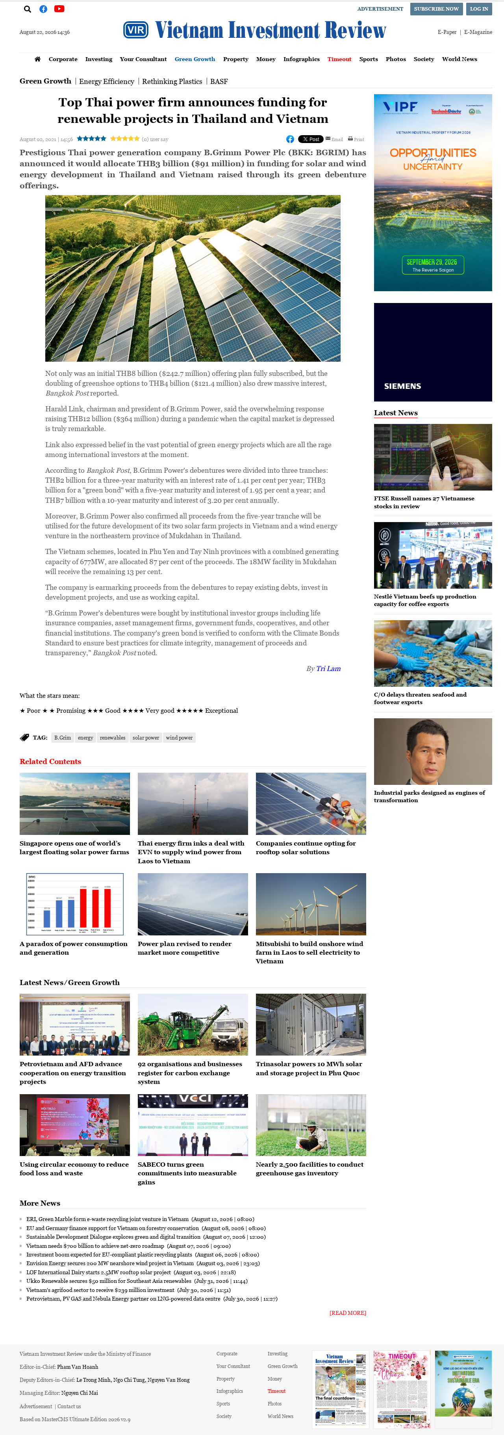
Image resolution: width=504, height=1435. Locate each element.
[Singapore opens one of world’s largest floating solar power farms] (75, 804)
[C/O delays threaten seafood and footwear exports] (433, 653)
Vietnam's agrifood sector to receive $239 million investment (101, 1290)
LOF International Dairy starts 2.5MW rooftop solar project (99, 1272)
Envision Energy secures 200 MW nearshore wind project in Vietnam (110, 1263)
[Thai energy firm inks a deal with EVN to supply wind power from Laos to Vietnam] (193, 804)
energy (85, 737)
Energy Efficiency (106, 81)
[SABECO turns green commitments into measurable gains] (193, 1125)
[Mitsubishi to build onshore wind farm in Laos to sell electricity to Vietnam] (311, 904)
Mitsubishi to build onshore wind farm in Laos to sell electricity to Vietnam (309, 952)
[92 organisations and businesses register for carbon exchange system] (193, 1025)
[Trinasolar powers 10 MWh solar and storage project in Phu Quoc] (311, 1025)
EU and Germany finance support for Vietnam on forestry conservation (113, 1228)
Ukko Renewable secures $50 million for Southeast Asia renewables (109, 1280)
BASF (219, 81)
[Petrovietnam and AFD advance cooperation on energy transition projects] (75, 1025)
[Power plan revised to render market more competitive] (193, 904)
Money (266, 59)
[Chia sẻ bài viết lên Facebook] (290, 139)
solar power (146, 737)
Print (359, 139)
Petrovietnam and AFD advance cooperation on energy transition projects (73, 1072)
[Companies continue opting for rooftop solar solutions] (311, 804)
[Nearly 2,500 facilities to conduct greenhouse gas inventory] (311, 1125)
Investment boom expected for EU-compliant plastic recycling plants (109, 1254)
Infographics (302, 59)
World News (459, 59)
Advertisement (380, 9)
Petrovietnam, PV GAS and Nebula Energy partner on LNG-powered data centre (124, 1298)
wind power (179, 737)
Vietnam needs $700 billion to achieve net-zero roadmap (95, 1245)
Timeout (340, 59)
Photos (396, 59)
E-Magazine (478, 31)
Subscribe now (436, 9)
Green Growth (195, 59)
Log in (479, 9)
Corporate (63, 59)
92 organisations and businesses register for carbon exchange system (190, 1072)
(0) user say (155, 139)
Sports (368, 59)
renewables (113, 737)
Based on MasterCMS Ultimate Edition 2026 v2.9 (75, 1419)
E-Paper (447, 31)
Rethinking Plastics (172, 81)
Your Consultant (143, 59)
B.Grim (62, 737)
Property (235, 59)
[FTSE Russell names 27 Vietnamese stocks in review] (433, 457)
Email (337, 139)
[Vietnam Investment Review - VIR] (256, 50)
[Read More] (348, 1312)
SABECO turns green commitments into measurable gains (187, 1173)
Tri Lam (328, 668)
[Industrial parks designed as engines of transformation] (433, 751)
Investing (98, 59)
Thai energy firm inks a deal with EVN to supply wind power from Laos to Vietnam (191, 852)
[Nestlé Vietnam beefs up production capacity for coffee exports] (433, 555)
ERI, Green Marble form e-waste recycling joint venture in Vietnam (108, 1219)
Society (424, 59)
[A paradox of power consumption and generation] (75, 904)
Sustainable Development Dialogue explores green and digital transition (114, 1236)
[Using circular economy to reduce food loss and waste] (75, 1125)
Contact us (69, 1406)
